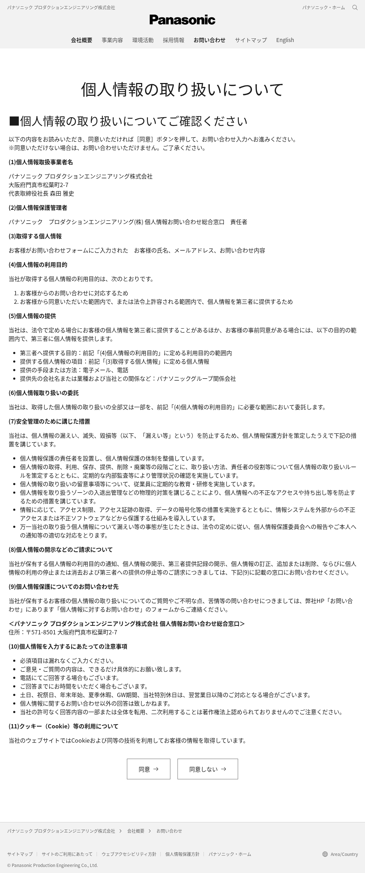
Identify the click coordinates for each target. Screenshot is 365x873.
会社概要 (135, 831)
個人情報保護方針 (182, 854)
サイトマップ (20, 854)
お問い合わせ (169, 831)
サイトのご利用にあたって (67, 854)
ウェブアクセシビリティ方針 (129, 854)
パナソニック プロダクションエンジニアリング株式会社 (61, 7)
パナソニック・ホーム (230, 854)
